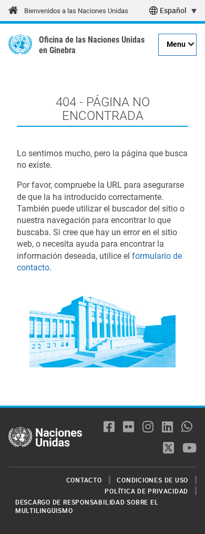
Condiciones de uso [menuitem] (152, 480)
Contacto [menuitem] (84, 480)
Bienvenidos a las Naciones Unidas (76, 11)
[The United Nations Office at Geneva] (20, 45)
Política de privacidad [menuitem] (146, 491)
